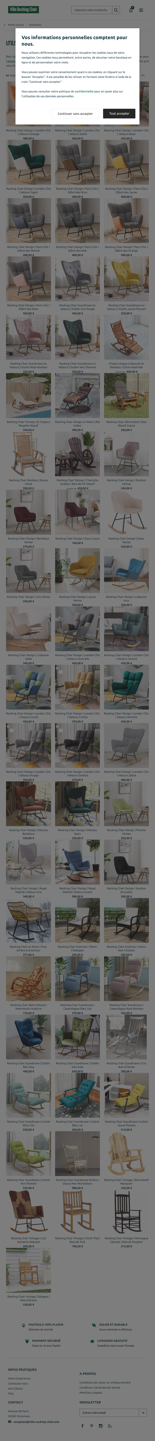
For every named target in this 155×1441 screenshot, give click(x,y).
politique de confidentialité (76, 91)
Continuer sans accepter (75, 114)
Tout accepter (119, 113)
